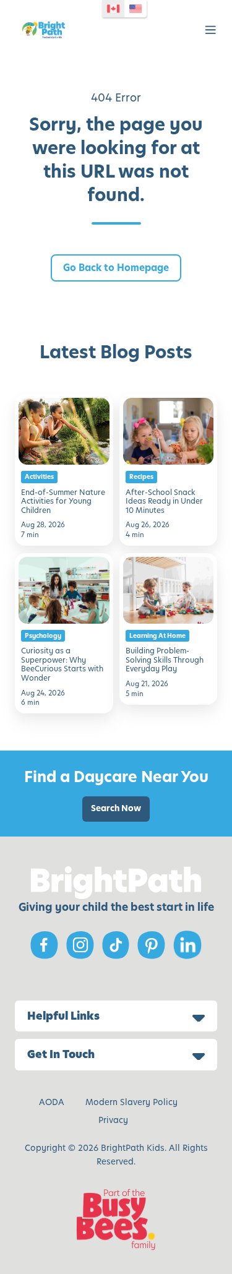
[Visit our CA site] (113, 8)
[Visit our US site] (135, 8)
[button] (211, 30)
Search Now (116, 808)
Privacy (113, 1120)
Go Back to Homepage (116, 267)
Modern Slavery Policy (131, 1102)
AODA (51, 1102)
